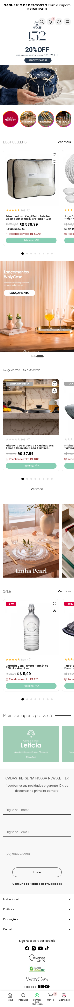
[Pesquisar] (42, 21)
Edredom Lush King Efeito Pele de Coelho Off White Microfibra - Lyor (28, 217)
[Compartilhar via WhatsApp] (28, 210)
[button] (6, 21)
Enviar (37, 872)
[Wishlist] (58, 21)
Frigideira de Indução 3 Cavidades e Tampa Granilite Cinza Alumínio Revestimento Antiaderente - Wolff (30, 448)
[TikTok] (46, 948)
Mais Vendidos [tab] (31, 370)
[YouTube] (40, 948)
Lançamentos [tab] (11, 370)
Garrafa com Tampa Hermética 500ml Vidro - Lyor (27, 667)
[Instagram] (33, 948)
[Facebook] (27, 948)
